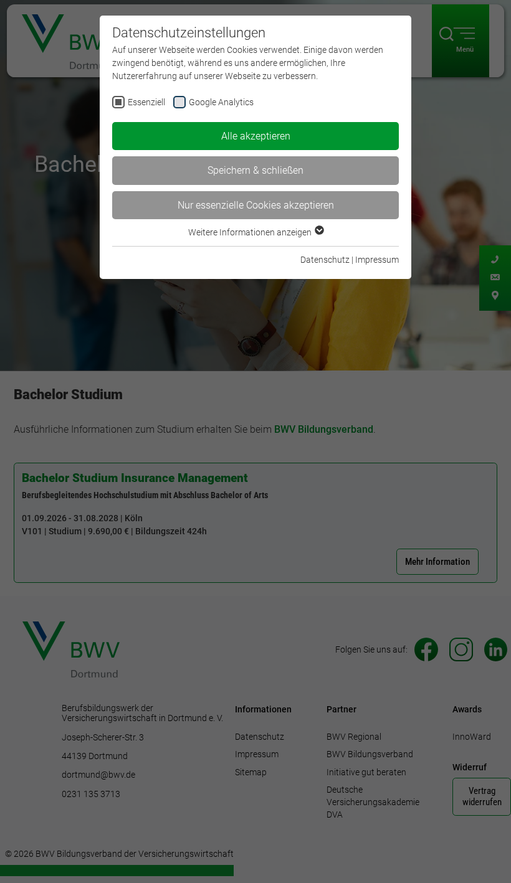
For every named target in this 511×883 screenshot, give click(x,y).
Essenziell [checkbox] (146, 102)
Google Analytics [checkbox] (221, 102)
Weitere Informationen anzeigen (250, 232)
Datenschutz (325, 260)
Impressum (377, 260)
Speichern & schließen (255, 170)
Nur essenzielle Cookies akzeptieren (256, 205)
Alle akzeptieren (255, 136)
